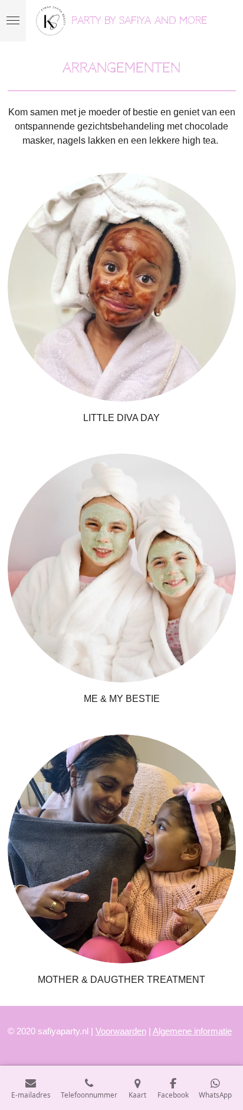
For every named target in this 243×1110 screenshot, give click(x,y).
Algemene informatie (192, 1031)
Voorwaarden (121, 1031)
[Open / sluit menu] (13, 20)
